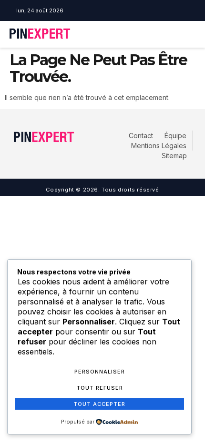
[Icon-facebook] (89, 10)
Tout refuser (99, 387)
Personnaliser (99, 371)
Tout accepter (99, 404)
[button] (162, 34)
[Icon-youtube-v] (117, 10)
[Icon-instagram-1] (103, 10)
